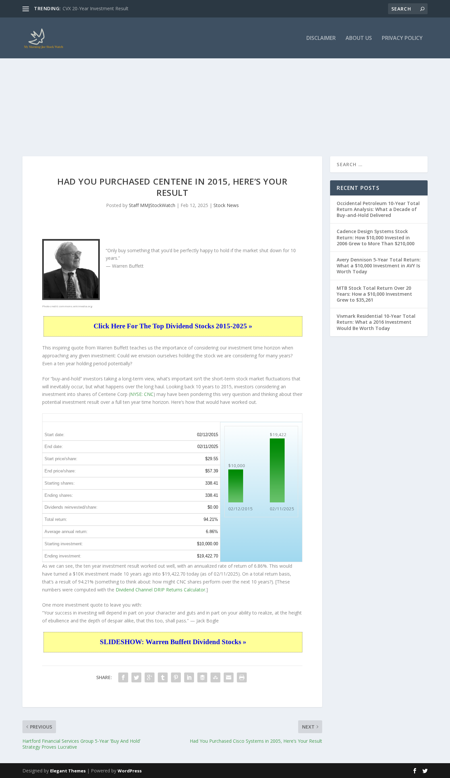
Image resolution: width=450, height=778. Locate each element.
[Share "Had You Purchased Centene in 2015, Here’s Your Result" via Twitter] (136, 677)
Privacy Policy (402, 38)
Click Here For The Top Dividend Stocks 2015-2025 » (173, 326)
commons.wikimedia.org (75, 306)
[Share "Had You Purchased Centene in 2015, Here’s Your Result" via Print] (241, 677)
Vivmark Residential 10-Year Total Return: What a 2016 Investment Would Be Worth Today (376, 322)
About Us (359, 38)
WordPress (130, 771)
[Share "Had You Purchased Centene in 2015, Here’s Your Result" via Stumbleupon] (215, 677)
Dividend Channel (135, 589)
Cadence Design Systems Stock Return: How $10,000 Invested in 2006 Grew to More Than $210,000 (375, 237)
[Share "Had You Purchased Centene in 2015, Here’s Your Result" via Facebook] (123, 677)
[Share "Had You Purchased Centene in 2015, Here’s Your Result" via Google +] (149, 677)
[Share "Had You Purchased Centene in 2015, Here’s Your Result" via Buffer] (202, 677)
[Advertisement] (225, 93)
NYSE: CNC (142, 394)
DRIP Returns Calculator (179, 589)
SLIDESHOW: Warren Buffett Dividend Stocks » (173, 642)
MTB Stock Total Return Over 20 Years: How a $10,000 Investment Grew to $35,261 (374, 294)
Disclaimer (321, 38)
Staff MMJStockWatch (152, 205)
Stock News (226, 205)
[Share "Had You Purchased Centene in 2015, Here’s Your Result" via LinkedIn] (189, 677)
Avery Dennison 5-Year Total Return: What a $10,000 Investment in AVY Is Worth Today (379, 265)
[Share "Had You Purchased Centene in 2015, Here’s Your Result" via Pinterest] (176, 677)
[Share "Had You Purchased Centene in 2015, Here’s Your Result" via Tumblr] (162, 677)
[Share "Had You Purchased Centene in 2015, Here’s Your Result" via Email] (228, 677)
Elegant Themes (68, 771)
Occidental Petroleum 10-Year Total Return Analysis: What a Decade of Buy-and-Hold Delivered (378, 209)
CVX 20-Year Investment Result (95, 8)
